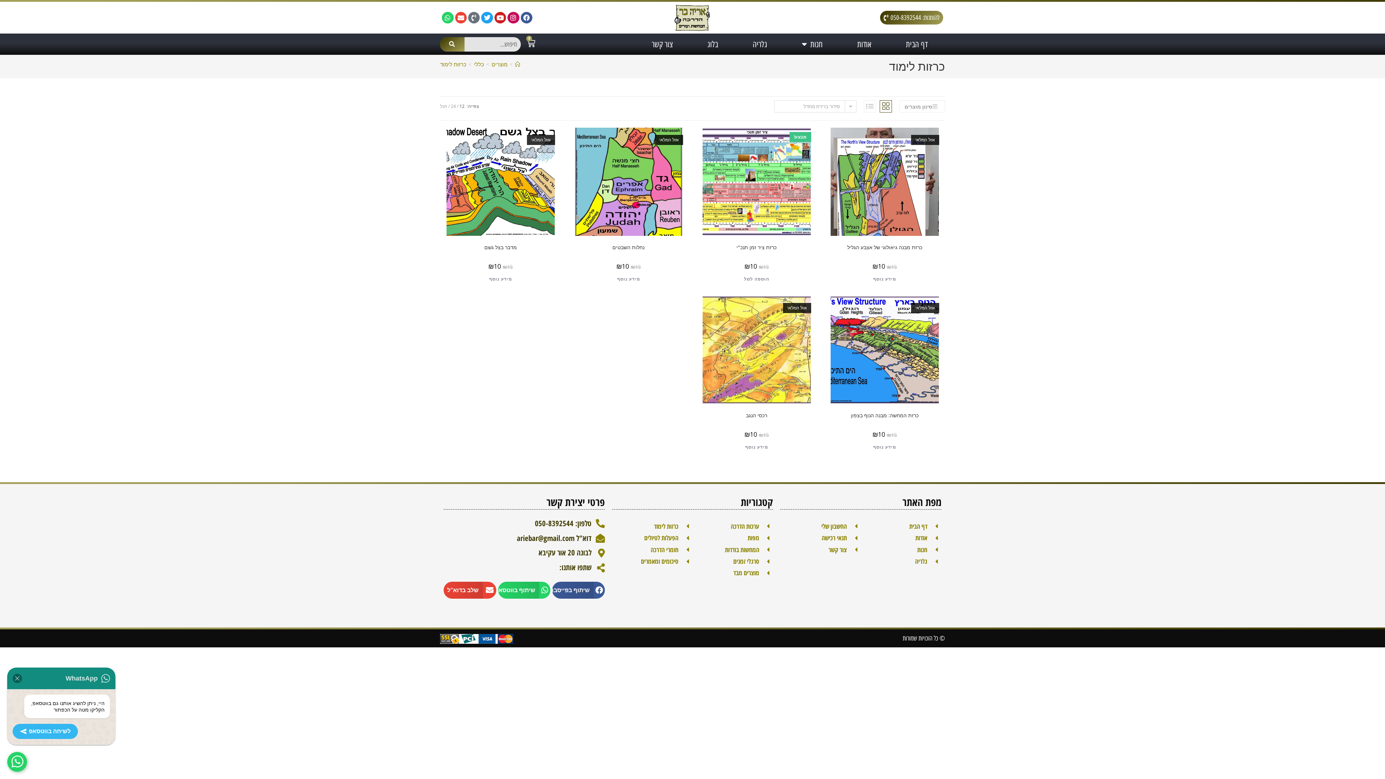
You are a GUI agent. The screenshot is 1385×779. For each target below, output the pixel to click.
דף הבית (917, 44)
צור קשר (662, 44)
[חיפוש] (452, 44)
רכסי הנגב (756, 415)
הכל (443, 106)
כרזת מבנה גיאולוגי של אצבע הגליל (884, 247)
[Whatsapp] (447, 17)
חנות (816, 44)
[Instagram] (513, 17)
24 (453, 106)
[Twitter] (487, 17)
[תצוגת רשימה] (870, 106)
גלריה (760, 44)
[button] (578, 590)
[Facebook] (526, 17)
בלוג (712, 44)
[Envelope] (461, 17)
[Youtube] (500, 17)
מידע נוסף (884, 279)
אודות (864, 44)
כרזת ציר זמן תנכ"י (757, 247)
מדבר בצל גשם (500, 247)
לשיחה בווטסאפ (50, 731)
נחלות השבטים (628, 247)
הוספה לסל (756, 279)
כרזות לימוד (453, 64)
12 (462, 106)
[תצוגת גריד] (886, 106)
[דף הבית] (517, 64)
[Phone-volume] (474, 17)
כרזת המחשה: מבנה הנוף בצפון (885, 415)
